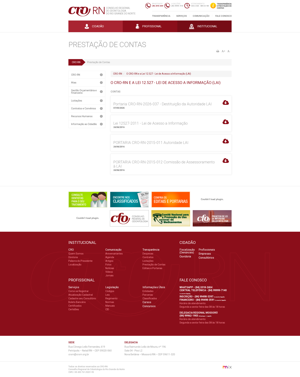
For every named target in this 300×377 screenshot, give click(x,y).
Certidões (73, 309)
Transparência (161, 16)
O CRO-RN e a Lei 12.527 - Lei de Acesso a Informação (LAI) (158, 73)
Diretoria (73, 257)
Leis (107, 294)
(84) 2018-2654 (157, 6)
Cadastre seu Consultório (82, 298)
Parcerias (148, 294)
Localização (74, 264)
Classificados (150, 298)
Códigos (109, 291)
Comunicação (201, 16)
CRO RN (76, 62)
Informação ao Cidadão (84, 124)
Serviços (181, 16)
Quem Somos (76, 253)
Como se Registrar (78, 291)
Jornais (109, 275)
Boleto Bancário (77, 302)
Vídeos (109, 271)
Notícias (109, 268)
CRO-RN (75, 74)
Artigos (109, 261)
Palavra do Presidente (80, 261)
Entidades (148, 291)
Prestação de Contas (154, 264)
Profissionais (207, 249)
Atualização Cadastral (80, 294)
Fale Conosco (223, 16)
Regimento (111, 298)
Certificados (75, 305)
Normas (109, 302)
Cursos (147, 302)
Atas (73, 82)
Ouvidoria (185, 256)
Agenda (109, 257)
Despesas (148, 253)
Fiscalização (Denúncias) (187, 251)
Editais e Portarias (152, 268)
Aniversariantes (114, 253)
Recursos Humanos (82, 116)
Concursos (149, 306)
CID (107, 309)
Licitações (76, 100)
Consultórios (206, 257)
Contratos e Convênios (83, 108)
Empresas (205, 253)
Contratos (148, 257)
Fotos (108, 264)
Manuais (110, 305)
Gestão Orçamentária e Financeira (84, 91)
